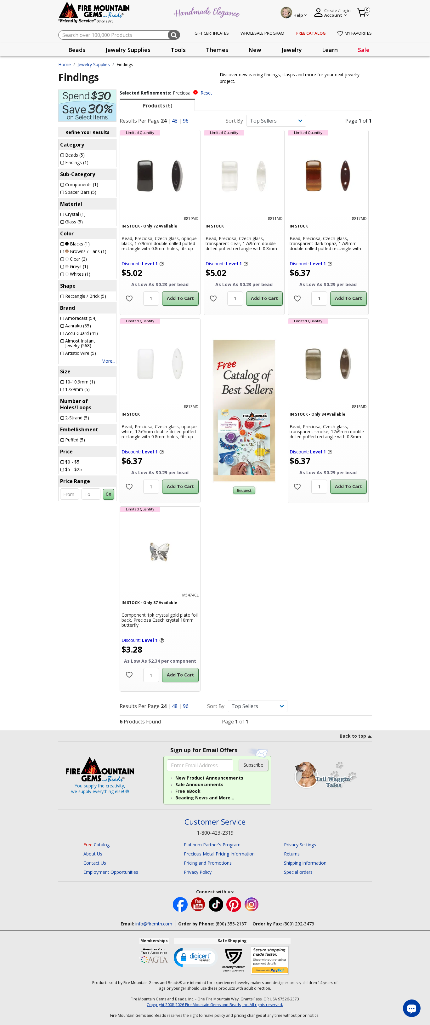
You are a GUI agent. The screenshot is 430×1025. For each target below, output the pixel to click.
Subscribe (253, 765)
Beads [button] (76, 50)
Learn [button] (330, 50)
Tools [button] (178, 50)
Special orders (298, 872)
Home (64, 64)
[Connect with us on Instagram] (251, 904)
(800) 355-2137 (231, 924)
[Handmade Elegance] (207, 11)
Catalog (96, 845)
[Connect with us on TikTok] (216, 904)
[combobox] (119, 35)
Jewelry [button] (291, 50)
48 (175, 120)
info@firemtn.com (153, 924)
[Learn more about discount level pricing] (161, 263)
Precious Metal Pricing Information (219, 854)
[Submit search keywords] (174, 35)
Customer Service (215, 821)
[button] (196, 957)
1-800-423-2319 (215, 832)
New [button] (254, 50)
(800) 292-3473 (298, 924)
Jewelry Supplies (93, 64)
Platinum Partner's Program (212, 845)
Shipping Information (305, 863)
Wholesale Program (262, 33)
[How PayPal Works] (270, 960)
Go (108, 494)
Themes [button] (217, 50)
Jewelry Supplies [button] (127, 50)
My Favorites (358, 33)
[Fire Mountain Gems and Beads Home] (94, 12)
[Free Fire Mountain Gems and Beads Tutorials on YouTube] (199, 904)
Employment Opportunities (110, 872)
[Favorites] (129, 298)
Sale (364, 50)
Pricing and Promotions (208, 863)
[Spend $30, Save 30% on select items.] (87, 104)
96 (186, 120)
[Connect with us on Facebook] (181, 904)
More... (108, 361)
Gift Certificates (212, 33)
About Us (92, 854)
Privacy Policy (198, 872)
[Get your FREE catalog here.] (244, 410)
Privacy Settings (300, 845)
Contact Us (94, 863)
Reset (206, 93)
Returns (292, 854)
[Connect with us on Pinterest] (234, 904)
